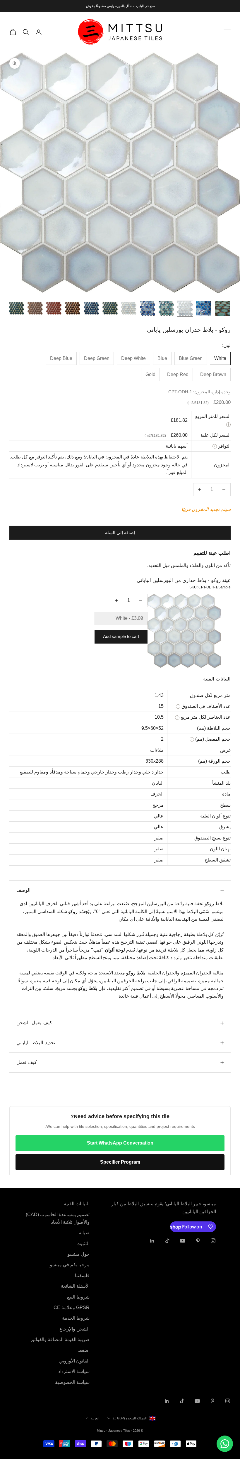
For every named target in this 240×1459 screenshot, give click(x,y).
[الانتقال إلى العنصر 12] (16, 308)
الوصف (23, 890)
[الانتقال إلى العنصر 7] (110, 308)
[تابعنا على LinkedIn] (152, 1241)
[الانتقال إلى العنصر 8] (91, 308)
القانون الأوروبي (74, 1360)
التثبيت (83, 1243)
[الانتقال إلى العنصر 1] (222, 308)
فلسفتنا (82, 1275)
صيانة (84, 1232)
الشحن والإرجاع (74, 1328)
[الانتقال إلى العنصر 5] (147, 308)
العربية (95, 1418)
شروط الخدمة (76, 1318)
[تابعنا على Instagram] (213, 1241)
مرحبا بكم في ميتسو (70, 1264)
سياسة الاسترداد (74, 1371)
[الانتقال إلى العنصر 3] (185, 308)
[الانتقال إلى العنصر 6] (129, 308)
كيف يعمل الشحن (34, 1022)
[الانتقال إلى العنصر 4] (166, 308)
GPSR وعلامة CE (72, 1307)
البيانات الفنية (77, 1203)
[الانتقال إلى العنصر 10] (54, 308)
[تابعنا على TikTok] (167, 1241)
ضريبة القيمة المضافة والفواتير (60, 1339)
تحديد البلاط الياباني (35, 1042)
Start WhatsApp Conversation (120, 1142)
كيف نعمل (26, 1062)
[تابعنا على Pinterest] (198, 1241)
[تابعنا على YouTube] (183, 1241)
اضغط (84, 1350)
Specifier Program (120, 1162)
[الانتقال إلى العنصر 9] (72, 308)
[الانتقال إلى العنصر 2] (204, 308)
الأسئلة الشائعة (75, 1286)
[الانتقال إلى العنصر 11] (35, 308)
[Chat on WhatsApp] (225, 1444)
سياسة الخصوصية (72, 1382)
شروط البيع (78, 1296)
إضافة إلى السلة (120, 532)
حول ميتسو (79, 1254)
